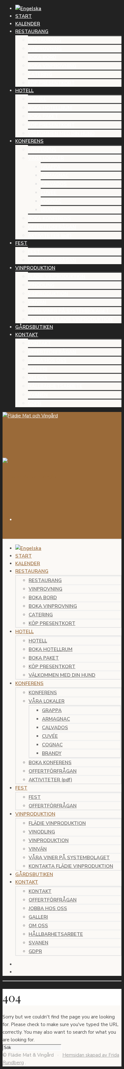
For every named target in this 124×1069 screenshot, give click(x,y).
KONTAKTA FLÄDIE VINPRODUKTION (70, 319)
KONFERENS (42, 150)
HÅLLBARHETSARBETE (55, 386)
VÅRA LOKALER (46, 158)
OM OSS (37, 377)
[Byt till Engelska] (28, 8)
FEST (34, 252)
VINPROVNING (45, 48)
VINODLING (41, 285)
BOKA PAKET (43, 116)
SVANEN (38, 395)
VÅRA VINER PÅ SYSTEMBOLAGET (68, 311)
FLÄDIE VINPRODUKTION (56, 276)
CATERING (40, 74)
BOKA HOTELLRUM (50, 108)
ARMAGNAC (55, 175)
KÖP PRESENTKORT (51, 83)
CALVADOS (54, 184)
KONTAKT (39, 343)
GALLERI (37, 369)
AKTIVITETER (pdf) (50, 235)
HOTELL (37, 99)
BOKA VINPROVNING (52, 66)
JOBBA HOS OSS (47, 360)
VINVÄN (37, 302)
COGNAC (51, 201)
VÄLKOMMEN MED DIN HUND (61, 133)
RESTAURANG (44, 40)
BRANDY (50, 210)
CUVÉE (49, 192)
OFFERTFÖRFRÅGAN (52, 227)
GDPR (34, 403)
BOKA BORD (42, 57)
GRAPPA (50, 167)
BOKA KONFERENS (49, 218)
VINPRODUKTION (48, 294)
